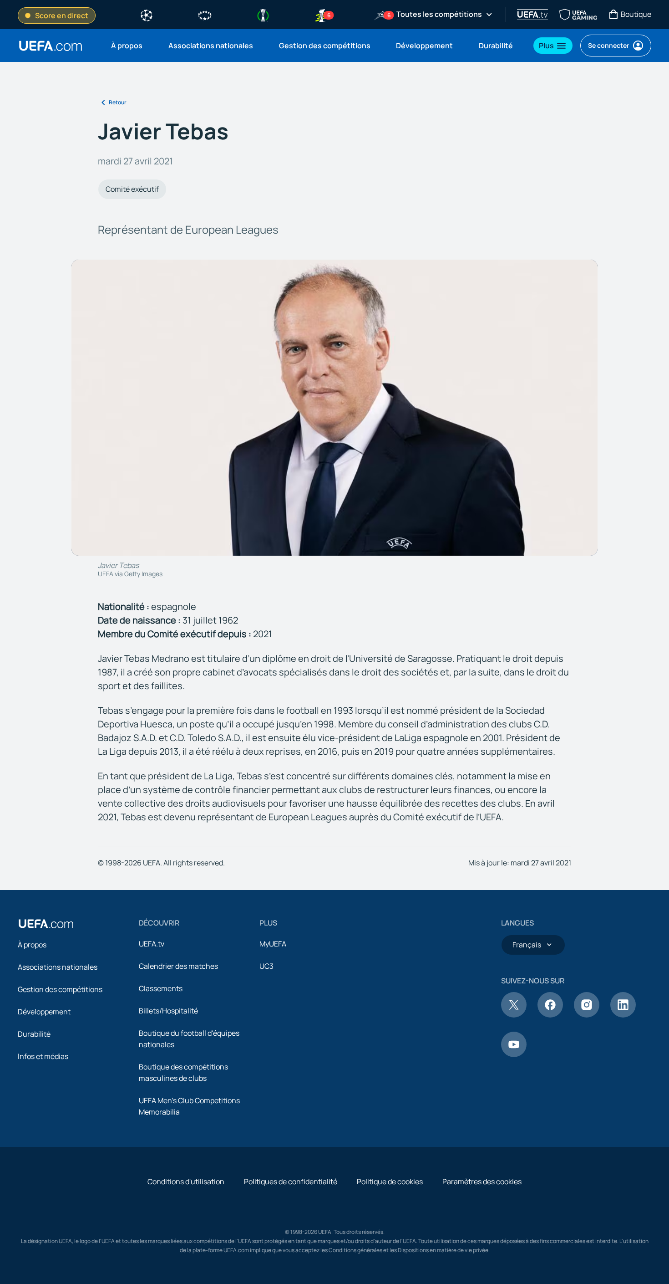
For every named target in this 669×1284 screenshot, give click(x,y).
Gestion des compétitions (60, 989)
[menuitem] (128, 45)
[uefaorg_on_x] (514, 1015)
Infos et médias (43, 1056)
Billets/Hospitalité (168, 1011)
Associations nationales (57, 967)
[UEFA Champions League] (146, 15)
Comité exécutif (132, 189)
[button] (553, 45)
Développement (44, 1012)
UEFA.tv (151, 944)
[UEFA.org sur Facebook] (550, 1015)
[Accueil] (46, 923)
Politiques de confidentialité (290, 1182)
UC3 (266, 966)
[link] (126, 45)
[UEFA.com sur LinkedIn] (623, 1015)
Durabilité (34, 1034)
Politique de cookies (390, 1182)
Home (50, 46)
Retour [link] (118, 102)
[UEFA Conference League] (263, 15)
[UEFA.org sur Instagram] (586, 1015)
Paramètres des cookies (482, 1182)
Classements (160, 988)
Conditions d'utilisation (185, 1182)
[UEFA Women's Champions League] (205, 15)
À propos (32, 945)
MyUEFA (272, 944)
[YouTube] (514, 1054)
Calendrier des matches (178, 966)
